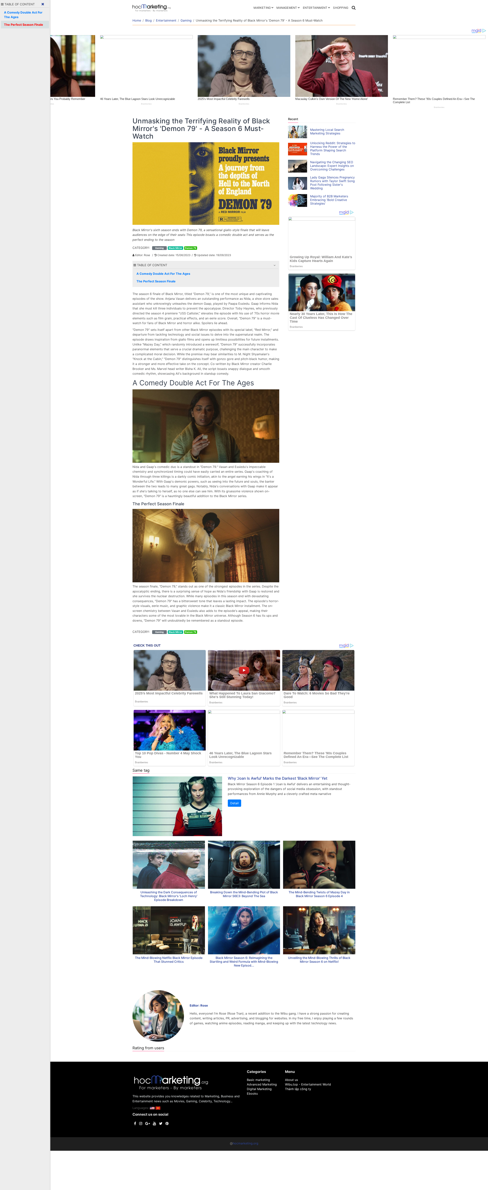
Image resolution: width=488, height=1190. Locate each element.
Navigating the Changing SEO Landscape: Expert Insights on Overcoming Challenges (332, 165)
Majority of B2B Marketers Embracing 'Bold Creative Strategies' (329, 199)
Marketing (262, 8)
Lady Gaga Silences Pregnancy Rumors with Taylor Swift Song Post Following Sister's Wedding (332, 182)
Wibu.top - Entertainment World (308, 1084)
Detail (234, 803)
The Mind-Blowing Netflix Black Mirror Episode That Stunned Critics (168, 959)
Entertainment (315, 8)
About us (291, 1080)
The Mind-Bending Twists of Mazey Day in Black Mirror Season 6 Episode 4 (319, 894)
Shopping (340, 8)
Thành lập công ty (298, 1089)
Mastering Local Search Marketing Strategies (327, 131)
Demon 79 (190, 248)
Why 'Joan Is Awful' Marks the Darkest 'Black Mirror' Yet (277, 778)
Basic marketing (258, 1080)
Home (136, 20)
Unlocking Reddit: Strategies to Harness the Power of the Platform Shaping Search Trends (332, 148)
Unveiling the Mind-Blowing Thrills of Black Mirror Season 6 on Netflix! (319, 959)
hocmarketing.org (245, 1143)
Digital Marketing (259, 1089)
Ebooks (252, 1093)
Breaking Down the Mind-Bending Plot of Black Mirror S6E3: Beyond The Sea (244, 894)
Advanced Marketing (262, 1084)
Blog (148, 20)
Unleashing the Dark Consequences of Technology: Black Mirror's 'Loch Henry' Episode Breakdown (168, 896)
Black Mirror (175, 248)
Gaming (186, 20)
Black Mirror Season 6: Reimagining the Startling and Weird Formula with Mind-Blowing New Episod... (244, 961)
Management (286, 8)
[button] (274, 265)
